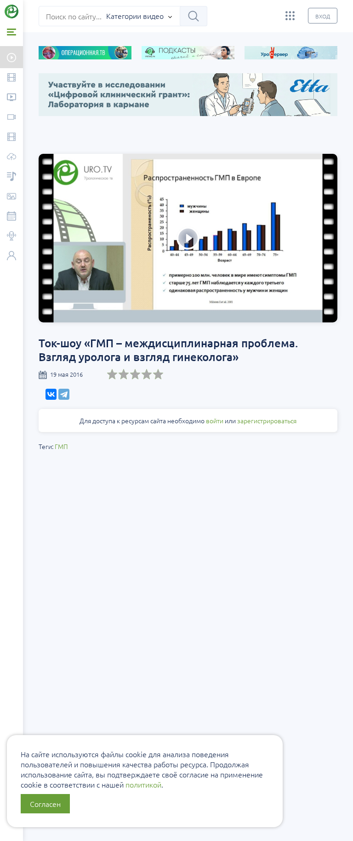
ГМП (61, 446)
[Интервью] (11, 236)
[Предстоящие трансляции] (11, 57)
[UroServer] (11, 157)
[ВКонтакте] (51, 394)
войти (214, 420)
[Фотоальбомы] (11, 197)
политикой (143, 784)
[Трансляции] (11, 118)
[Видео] (11, 78)
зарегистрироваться (266, 420)
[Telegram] (63, 394)
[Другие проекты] (290, 15)
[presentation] (47, 130)
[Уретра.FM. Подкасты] (11, 177)
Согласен (45, 804)
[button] (23, 146)
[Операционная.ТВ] (11, 137)
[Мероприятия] (11, 217)
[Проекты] (11, 98)
